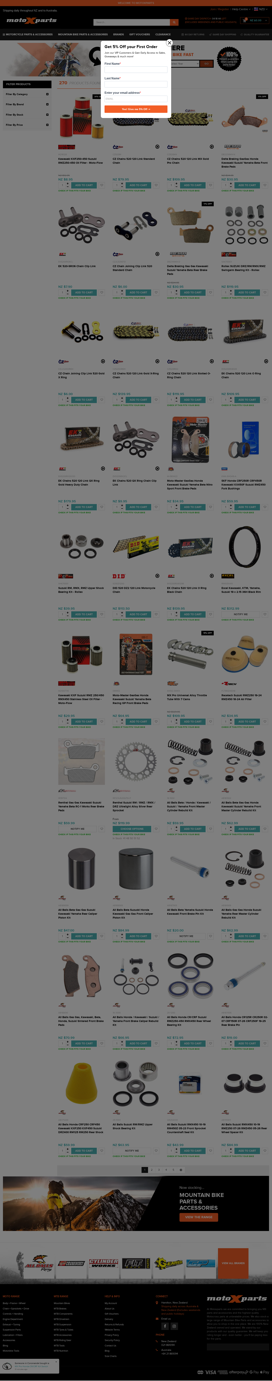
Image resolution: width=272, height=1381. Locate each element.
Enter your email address (122, 92)
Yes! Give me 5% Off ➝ (136, 109)
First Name (112, 63)
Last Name (112, 78)
